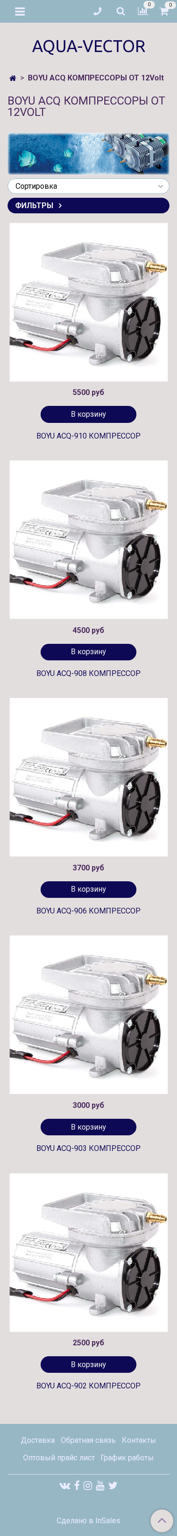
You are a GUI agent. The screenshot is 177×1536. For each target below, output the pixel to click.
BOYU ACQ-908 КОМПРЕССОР (88, 673)
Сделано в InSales (88, 1521)
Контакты (139, 1440)
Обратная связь (88, 1440)
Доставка (38, 1440)
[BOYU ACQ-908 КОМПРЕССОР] (88, 540)
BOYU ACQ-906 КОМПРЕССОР (88, 910)
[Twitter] (113, 1485)
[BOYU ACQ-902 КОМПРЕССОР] (88, 1252)
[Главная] (13, 78)
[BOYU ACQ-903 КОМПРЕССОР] (88, 1015)
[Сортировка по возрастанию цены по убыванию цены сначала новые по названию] (88, 186)
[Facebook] (77, 1485)
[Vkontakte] (64, 1485)
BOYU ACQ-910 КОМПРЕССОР (88, 435)
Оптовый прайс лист (59, 1457)
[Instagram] (88, 1485)
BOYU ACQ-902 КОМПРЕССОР (88, 1385)
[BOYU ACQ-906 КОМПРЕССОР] (88, 777)
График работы (127, 1457)
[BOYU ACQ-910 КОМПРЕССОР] (88, 302)
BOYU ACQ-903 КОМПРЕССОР (88, 1148)
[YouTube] (100, 1485)
